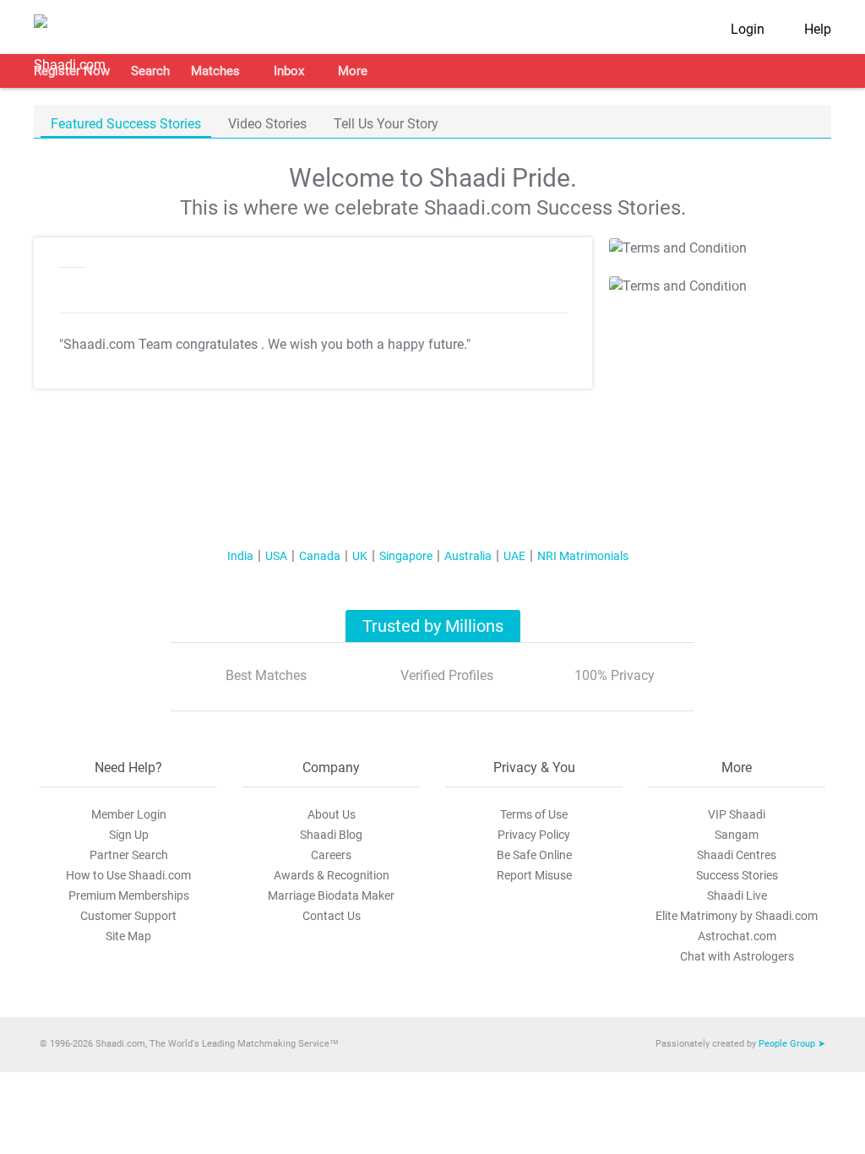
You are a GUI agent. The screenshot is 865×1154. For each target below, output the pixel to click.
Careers (331, 855)
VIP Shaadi (736, 814)
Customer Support (128, 916)
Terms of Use (534, 814)
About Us (331, 814)
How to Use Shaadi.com (128, 875)
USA (276, 556)
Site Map (128, 936)
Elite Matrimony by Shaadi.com (737, 916)
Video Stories (267, 124)
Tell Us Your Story (386, 124)
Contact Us (331, 916)
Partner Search (129, 855)
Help (817, 29)
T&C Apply (716, 242)
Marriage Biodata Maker (331, 895)
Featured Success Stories (126, 124)
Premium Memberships (128, 895)
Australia (468, 556)
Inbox (289, 71)
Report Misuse (534, 875)
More (352, 71)
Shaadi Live (737, 895)
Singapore (405, 556)
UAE (514, 556)
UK (359, 556)
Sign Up (129, 834)
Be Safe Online (534, 855)
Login (747, 29)
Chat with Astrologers (737, 956)
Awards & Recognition (331, 875)
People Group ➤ (792, 1043)
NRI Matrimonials (582, 556)
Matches (215, 71)
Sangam (737, 834)
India (240, 556)
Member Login (128, 814)
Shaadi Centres (736, 855)
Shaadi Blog (331, 834)
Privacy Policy (534, 834)
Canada (319, 556)
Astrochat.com (737, 936)
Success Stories (737, 875)
